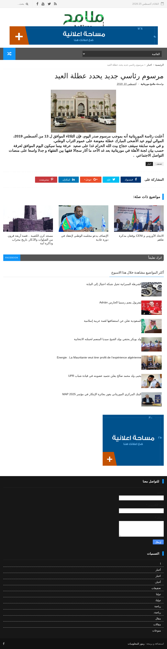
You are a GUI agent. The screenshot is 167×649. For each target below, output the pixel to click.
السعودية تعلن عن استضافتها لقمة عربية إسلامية (112, 320)
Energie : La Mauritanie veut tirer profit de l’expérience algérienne (99, 357)
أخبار (158, 569)
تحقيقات (156, 588)
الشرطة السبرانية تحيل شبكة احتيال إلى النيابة (113, 284)
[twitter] (49, 4)
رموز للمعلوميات (136, 643)
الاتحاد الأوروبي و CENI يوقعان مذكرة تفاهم (141, 237)
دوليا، (158, 600)
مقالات (157, 624)
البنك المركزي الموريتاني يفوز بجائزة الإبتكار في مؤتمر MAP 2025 (101, 394)
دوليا (158, 594)
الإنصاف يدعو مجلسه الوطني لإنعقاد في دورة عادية (84, 237)
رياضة (157, 606)
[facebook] (37, 4)
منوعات (156, 630)
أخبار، (158, 582)
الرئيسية (159, 64)
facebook (11, 258)
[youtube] (43, 4)
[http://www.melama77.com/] (84, 43)
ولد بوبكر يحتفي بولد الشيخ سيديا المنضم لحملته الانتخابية (107, 339)
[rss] (55, 4)
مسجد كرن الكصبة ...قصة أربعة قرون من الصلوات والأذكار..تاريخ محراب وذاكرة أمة (30, 239)
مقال (158, 618)
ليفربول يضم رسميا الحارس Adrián (120, 302)
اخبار (149, 64)
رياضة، (157, 612)
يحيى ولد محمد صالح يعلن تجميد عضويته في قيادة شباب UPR (104, 375)
